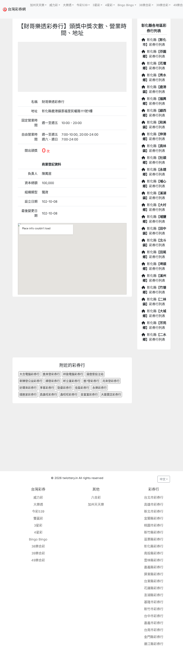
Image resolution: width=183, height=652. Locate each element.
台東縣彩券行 (153, 581)
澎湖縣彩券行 (153, 595)
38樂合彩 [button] (145, 5)
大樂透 (38, 504)
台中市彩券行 (153, 616)
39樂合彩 (38, 553)
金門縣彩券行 (153, 637)
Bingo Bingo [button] (126, 5)
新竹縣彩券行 (153, 532)
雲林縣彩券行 (153, 560)
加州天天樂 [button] (37, 5)
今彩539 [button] (82, 5)
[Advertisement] (72, 67)
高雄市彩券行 (153, 504)
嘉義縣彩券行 (153, 567)
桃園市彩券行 (153, 525)
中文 (162, 479)
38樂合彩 (38, 546)
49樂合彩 (38, 560)
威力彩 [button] (53, 5)
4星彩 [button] (109, 5)
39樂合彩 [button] (162, 5)
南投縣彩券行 (153, 553)
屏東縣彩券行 (153, 574)
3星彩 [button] (96, 5)
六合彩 (96, 497)
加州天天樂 (96, 504)
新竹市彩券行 (153, 609)
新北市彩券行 (153, 511)
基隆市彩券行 (153, 602)
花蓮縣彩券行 (153, 588)
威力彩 (38, 497)
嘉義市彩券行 (153, 623)
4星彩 (38, 532)
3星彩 (38, 525)
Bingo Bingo (38, 539)
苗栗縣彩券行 (153, 539)
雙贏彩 (38, 518)
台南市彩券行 (153, 630)
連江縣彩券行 (153, 644)
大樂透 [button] (67, 5)
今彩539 (38, 511)
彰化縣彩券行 (153, 546)
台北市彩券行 (153, 497)
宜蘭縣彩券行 (153, 518)
